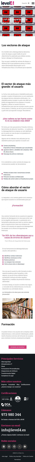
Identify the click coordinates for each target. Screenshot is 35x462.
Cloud (3, 366)
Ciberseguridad (6, 362)
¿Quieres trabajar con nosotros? (11, 387)
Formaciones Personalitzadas (10, 369)
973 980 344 (11, 414)
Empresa (4, 384)
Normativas (17, 459)
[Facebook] (24, 446)
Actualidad (11, 384)
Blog (18, 384)
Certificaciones (25, 384)
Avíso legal (5, 456)
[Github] (14, 446)
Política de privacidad (15, 456)
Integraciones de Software (9, 371)
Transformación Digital (8, 373)
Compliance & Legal (7, 376)
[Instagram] (9, 446)
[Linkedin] (3, 446)
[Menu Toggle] (33, 3)
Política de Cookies (28, 456)
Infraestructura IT (6, 364)
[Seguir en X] (19, 446)
